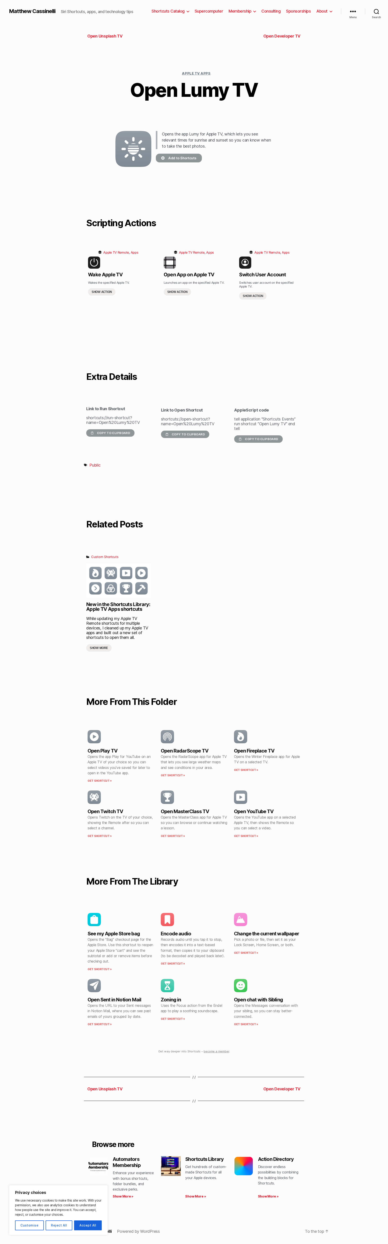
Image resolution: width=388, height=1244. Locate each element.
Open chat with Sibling (258, 1000)
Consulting (270, 11)
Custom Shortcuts (105, 557)
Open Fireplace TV (254, 751)
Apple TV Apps (196, 73)
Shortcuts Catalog (168, 11)
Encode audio (176, 933)
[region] (58, 1210)
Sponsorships (298, 11)
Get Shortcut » (100, 780)
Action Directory (276, 1159)
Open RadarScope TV (184, 751)
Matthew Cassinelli (32, 11)
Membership (240, 11)
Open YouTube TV (254, 811)
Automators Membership (127, 1162)
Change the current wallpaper (266, 933)
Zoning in (171, 1000)
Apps (135, 252)
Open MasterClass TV (185, 811)
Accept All (87, 1225)
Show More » (123, 1196)
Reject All (59, 1225)
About (322, 11)
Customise (29, 1225)
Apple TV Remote (116, 252)
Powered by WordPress (138, 1231)
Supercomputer (209, 11)
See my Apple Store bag (114, 933)
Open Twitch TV (105, 811)
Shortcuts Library (204, 1159)
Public (94, 465)
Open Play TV (102, 751)
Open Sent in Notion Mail (114, 1000)
